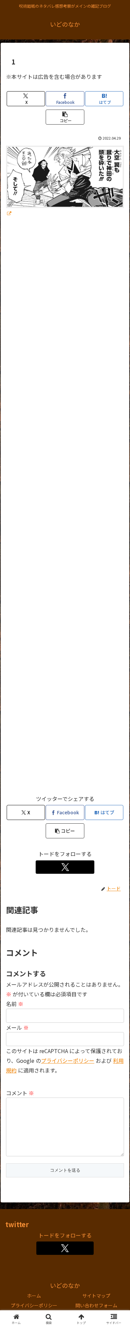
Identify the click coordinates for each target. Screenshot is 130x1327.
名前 (14, 1004)
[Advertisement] (65, 509)
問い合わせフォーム (96, 1305)
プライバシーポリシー (67, 1060)
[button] (65, 117)
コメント (20, 1093)
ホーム (34, 1295)
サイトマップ (96, 1295)
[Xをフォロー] (65, 867)
